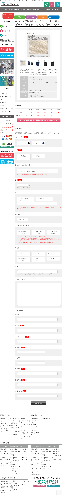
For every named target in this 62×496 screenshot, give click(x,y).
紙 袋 (5, 26)
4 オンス (24, 451)
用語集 (2, 105)
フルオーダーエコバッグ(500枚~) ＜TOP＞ (45, 446)
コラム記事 (14, 483)
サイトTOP (25, 484)
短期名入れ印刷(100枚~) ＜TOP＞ (14, 446)
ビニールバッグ (36, 468)
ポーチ (13, 464)
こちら (36, 236)
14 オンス (24, 462)
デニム (42, 17)
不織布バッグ (4, 457)
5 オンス (24, 453)
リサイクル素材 (36, 474)
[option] (38, 45)
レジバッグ (35, 430)
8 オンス (24, 455)
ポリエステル (31, 17)
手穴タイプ (35, 418)
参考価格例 (14, 434)
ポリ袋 (5, 35)
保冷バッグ (14, 468)
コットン (3, 451)
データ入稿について (7, 96)
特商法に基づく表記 (7, 108)
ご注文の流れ (4, 93)
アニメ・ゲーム (5, 429)
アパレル (3, 423)
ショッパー (4, 421)
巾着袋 (34, 424)
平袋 (12, 455)
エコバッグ (6, 31)
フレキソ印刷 (4, 431)
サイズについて (15, 421)
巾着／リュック (15, 466)
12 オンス (24, 459)
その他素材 (6, 40)
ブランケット (15, 471)
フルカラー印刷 (57, 459)
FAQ (1, 99)
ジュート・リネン (54, 17)
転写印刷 (55, 453)
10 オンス (24, 457)
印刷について (15, 425)
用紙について (15, 423)
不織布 (19, 17)
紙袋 (5, 415)
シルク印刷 (56, 451)
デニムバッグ (4, 463)
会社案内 (3, 102)
